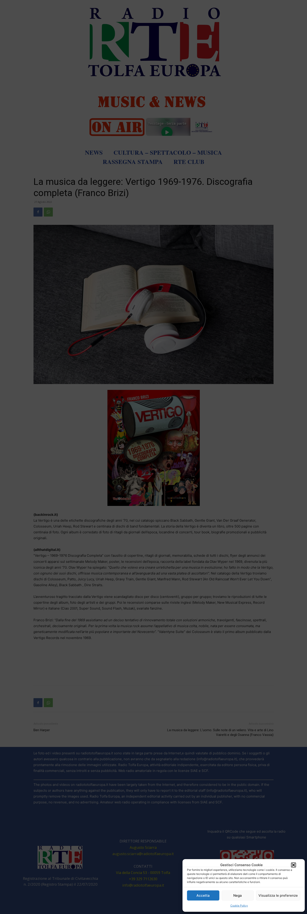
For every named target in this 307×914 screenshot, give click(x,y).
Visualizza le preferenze (278, 895)
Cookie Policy (239, 905)
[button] (293, 865)
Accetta (203, 895)
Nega (237, 895)
